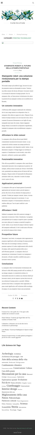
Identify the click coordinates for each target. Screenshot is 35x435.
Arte (21, 356)
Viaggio (19, 410)
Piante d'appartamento (22, 401)
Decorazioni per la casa (14, 374)
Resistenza (9, 404)
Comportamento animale (7, 368)
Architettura (17, 354)
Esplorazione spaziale (9, 380)
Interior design (9, 389)
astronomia (5, 362)
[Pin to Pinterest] (19, 298)
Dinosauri (29, 374)
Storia (14, 406)
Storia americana (22, 407)
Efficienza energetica (11, 377)
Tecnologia (13, 410)
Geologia (4, 386)
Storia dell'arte (5, 410)
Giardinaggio (13, 385)
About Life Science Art (22, 428)
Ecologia (4, 377)
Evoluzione (22, 380)
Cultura (29, 368)
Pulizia (4, 404)
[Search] (33, 3)
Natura (5, 397)
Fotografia (24, 383)
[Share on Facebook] (15, 298)
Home (3, 34)
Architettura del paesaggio (10, 356)
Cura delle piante (8, 371)
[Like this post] (13, 298)
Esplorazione (20, 377)
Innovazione (25, 386)
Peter (20, 70)
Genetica (29, 383)
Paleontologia (14, 398)
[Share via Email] (21, 298)
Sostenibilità (6, 407)
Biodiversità (12, 362)
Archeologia (7, 353)
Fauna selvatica (16, 383)
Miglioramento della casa (14, 394)
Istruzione (20, 389)
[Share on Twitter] (17, 298)
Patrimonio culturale (9, 401)
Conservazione (19, 368)
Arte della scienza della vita (14, 359)
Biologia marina (20, 362)
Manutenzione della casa (8, 392)
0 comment (24, 295)
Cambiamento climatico (12, 365)
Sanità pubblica (16, 404)
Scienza (11, 34)
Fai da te (6, 382)
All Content (29, 428)
